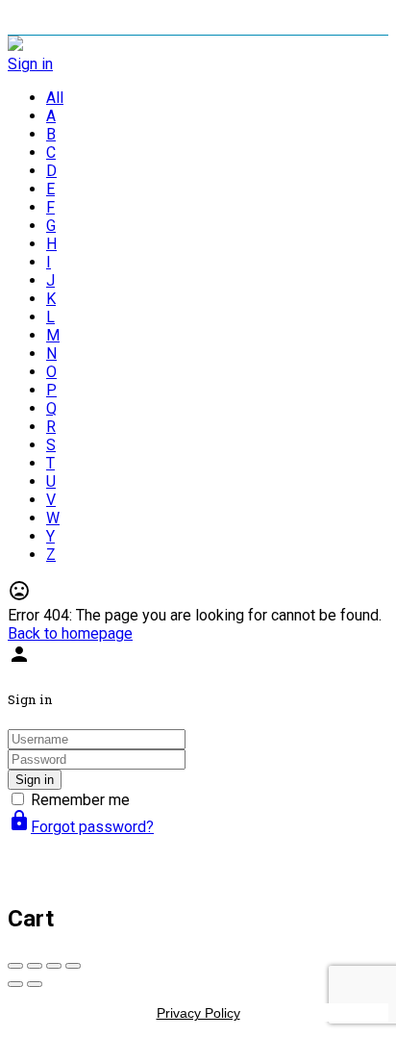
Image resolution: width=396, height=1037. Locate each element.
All (54, 98)
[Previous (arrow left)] (15, 984)
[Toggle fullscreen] (54, 966)
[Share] (34, 966)
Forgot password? (81, 827)
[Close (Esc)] (15, 966)
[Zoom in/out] (73, 966)
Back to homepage (70, 633)
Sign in (30, 64)
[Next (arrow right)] (34, 984)
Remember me (80, 800)
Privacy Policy (198, 1013)
